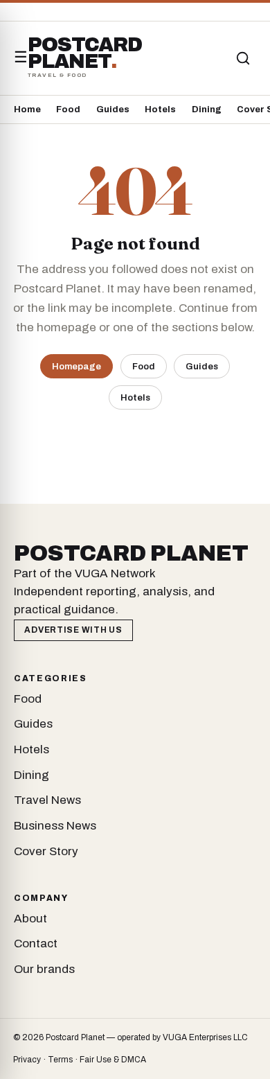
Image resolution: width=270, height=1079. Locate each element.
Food (68, 109)
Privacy (27, 1059)
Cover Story (46, 851)
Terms (60, 1059)
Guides (112, 109)
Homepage (76, 366)
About (30, 918)
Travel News (47, 800)
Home (27, 109)
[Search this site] (243, 58)
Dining (207, 109)
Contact (35, 943)
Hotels (160, 109)
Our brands (44, 969)
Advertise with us (73, 630)
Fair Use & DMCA (113, 1059)
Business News (55, 825)
